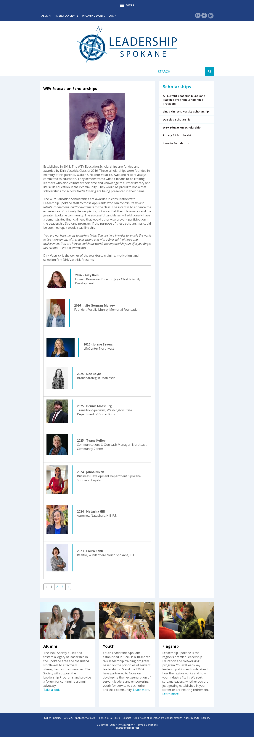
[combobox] (180, 71)
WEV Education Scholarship (182, 127)
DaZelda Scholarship (177, 119)
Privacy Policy (125, 724)
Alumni (46, 15)
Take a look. (51, 690)
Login (112, 15)
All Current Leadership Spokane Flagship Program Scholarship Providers (184, 99)
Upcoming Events (93, 15)
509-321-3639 (112, 718)
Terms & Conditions (146, 724)
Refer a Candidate (66, 15)
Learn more (141, 690)
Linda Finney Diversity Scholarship (186, 111)
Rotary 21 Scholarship (177, 135)
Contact (127, 718)
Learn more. (170, 694)
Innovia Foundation (176, 143)
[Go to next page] (68, 587)
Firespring (133, 727)
